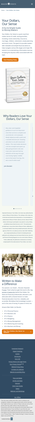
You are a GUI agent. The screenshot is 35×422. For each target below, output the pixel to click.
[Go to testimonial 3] (16, 208)
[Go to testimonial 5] (19, 208)
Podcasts (17, 383)
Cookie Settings (6, 418)
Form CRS (17, 359)
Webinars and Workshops (17, 391)
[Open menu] (32, 4)
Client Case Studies (17, 386)
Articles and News (17, 381)
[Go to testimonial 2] (15, 208)
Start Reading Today (10, 60)
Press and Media (17, 378)
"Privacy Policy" (8, 414)
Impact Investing (17, 351)
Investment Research (17, 348)
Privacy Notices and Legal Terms (17, 361)
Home (2, 10)
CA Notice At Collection (17, 369)
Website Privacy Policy (18, 367)
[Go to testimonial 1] (13, 208)
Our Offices (17, 397)
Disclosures (17, 356)
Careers (17, 354)
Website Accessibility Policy (17, 372)
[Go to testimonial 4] (18, 208)
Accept (12, 418)
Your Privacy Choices (15, 364)
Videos (17, 388)
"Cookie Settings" (19, 414)
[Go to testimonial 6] (21, 208)
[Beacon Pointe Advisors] (8, 4)
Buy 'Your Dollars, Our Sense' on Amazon (17, 331)
